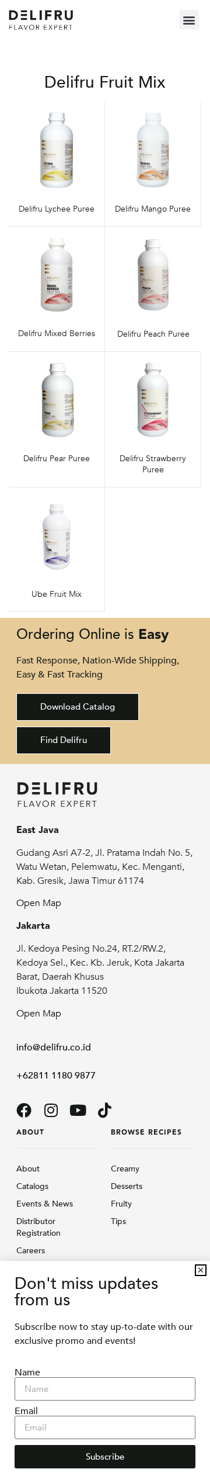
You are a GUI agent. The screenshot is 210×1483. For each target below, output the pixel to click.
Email (26, 1411)
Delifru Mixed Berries (56, 333)
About (28, 1168)
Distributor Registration (38, 1227)
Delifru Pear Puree (56, 458)
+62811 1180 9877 (56, 1075)
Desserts (126, 1186)
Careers (30, 1250)
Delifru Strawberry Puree (153, 464)
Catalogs (32, 1186)
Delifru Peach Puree (153, 334)
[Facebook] (24, 1110)
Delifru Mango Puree (153, 209)
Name (27, 1372)
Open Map (38, 903)
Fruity (121, 1203)
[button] (189, 19)
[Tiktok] (104, 1110)
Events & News (44, 1203)
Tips (118, 1221)
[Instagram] (50, 1110)
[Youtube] (77, 1110)
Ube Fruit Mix (57, 594)
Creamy (125, 1168)
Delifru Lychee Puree (56, 209)
